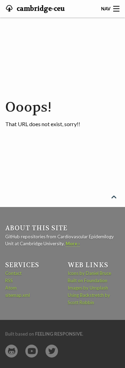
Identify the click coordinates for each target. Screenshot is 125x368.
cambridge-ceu (40, 9)
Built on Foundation (87, 280)
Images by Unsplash (88, 288)
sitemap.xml (17, 295)
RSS (9, 280)
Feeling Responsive (58, 334)
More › (73, 243)
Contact (13, 273)
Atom (11, 288)
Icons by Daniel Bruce (89, 273)
